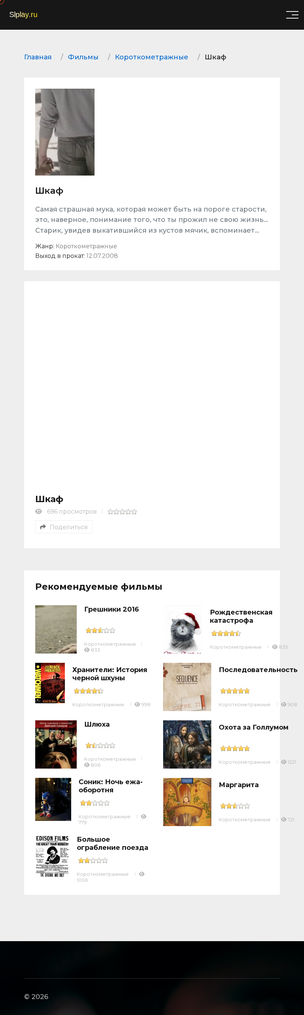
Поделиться (69, 527)
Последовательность (258, 670)
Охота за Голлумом (253, 727)
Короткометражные (110, 644)
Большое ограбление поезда (112, 843)
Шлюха (97, 724)
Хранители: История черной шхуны (109, 674)
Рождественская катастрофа (241, 616)
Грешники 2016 (111, 609)
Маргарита (239, 785)
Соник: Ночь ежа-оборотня (111, 786)
